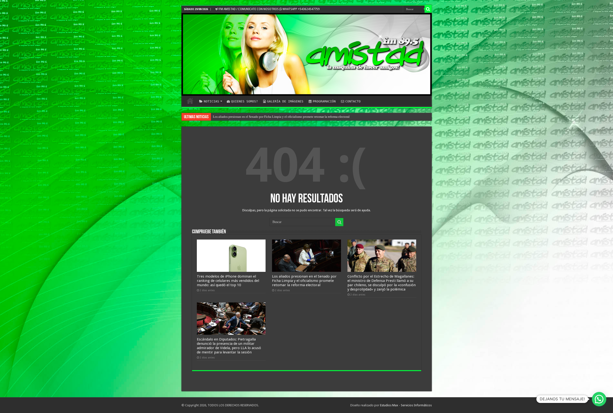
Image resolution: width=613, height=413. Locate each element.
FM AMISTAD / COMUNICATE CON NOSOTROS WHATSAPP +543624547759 (269, 9)
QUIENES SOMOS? (244, 101)
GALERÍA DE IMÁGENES (285, 101)
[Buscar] (428, 9)
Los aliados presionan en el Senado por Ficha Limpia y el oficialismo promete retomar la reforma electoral (281, 116)
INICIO (190, 101)
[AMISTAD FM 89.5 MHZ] (307, 54)
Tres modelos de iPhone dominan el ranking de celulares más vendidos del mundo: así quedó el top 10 (228, 280)
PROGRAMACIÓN (324, 101)
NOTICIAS (211, 101)
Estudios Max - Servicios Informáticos (406, 405)
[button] (599, 399)
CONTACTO (353, 101)
